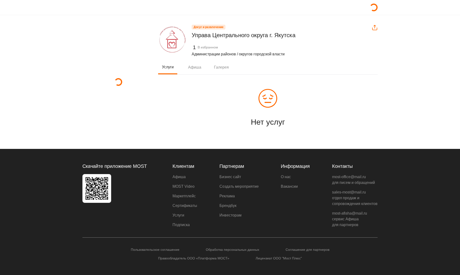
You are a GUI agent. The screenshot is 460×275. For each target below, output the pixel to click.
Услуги (168, 67)
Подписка (181, 225)
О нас (286, 177)
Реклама (227, 196)
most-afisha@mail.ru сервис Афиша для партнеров (349, 219)
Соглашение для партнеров (307, 250)
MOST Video (183, 186)
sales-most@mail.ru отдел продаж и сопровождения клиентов (355, 198)
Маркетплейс (184, 196)
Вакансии (289, 186)
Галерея (221, 67)
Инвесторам (230, 215)
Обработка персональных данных (232, 250)
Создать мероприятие (239, 186)
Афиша (194, 67)
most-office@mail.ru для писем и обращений (353, 180)
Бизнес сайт (230, 177)
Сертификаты (184, 206)
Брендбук (227, 206)
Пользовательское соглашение (155, 250)
